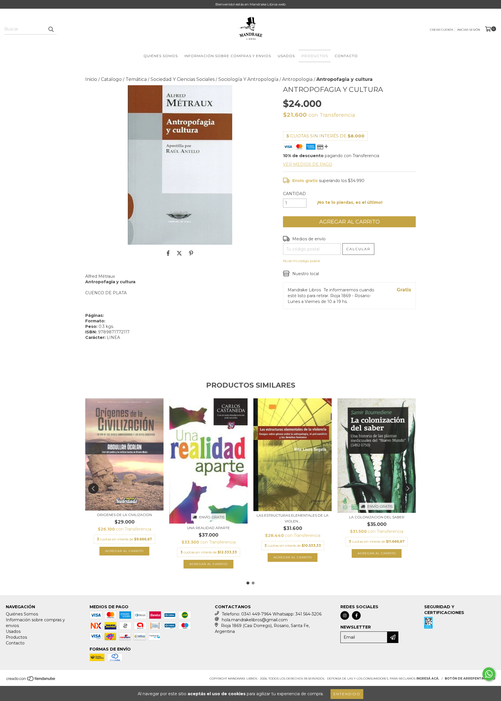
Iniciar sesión (468, 30)
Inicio (91, 79)
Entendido (346, 694)
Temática (136, 79)
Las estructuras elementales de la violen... (292, 518)
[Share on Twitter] (179, 253)
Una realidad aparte (208, 528)
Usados (286, 56)
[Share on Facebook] (168, 253)
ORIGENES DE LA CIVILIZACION (124, 515)
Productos (315, 56)
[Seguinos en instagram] (344, 615)
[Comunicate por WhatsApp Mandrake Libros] (488, 674)
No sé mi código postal (301, 261)
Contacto (346, 56)
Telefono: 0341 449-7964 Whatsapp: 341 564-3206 (272, 614)
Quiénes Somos (161, 56)
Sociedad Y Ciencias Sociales (182, 79)
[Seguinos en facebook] (356, 615)
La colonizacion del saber (376, 517)
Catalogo (111, 79)
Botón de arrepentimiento (470, 678)
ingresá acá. (427, 678)
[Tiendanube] (31, 680)
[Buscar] (51, 29)
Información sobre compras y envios (227, 56)
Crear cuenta (441, 30)
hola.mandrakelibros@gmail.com (255, 619)
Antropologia (297, 79)
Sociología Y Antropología (248, 79)
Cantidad (294, 193)
